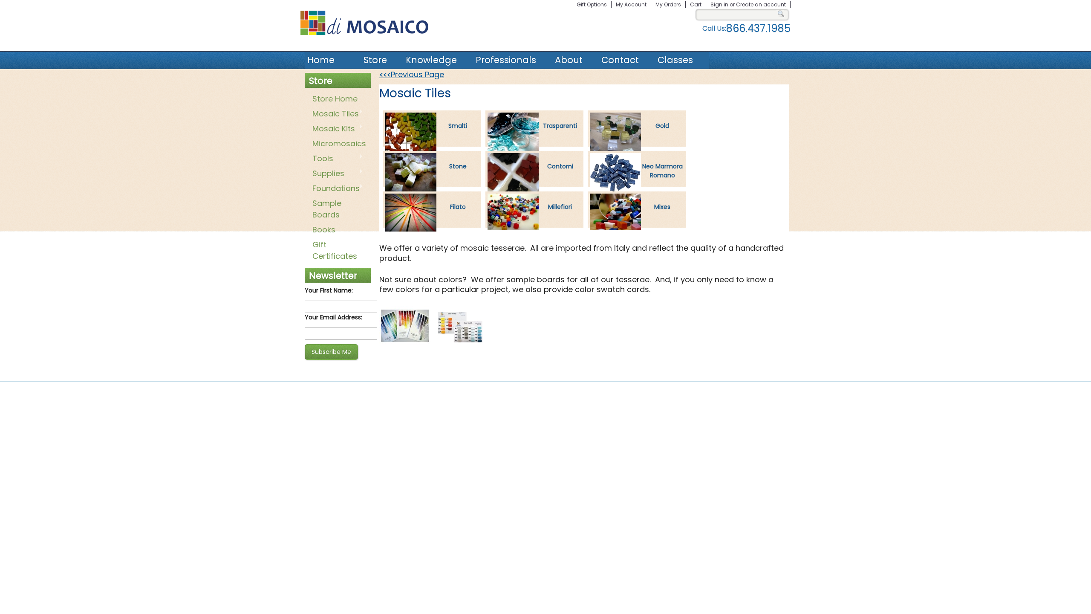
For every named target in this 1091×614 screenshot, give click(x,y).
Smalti (457, 126)
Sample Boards (326, 209)
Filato (458, 207)
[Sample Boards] (404, 343)
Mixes (662, 207)
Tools (321, 159)
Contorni (560, 166)
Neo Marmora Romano (662, 171)
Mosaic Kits (332, 129)
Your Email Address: (333, 317)
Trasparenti (560, 126)
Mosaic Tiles (334, 114)
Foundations (334, 189)
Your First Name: (329, 290)
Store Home (335, 98)
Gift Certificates (334, 250)
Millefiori (560, 207)
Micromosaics (337, 144)
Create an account (761, 4)
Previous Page (411, 74)
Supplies (326, 174)
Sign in (719, 4)
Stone (458, 166)
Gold (662, 126)
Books (323, 229)
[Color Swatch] (460, 343)
